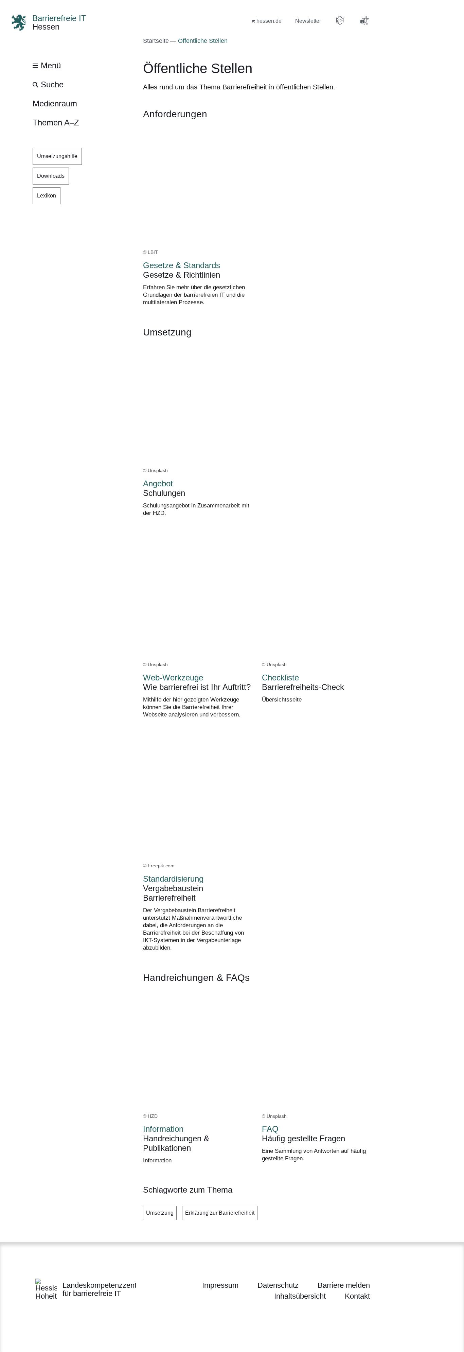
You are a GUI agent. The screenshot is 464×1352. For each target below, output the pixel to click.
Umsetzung (160, 1213)
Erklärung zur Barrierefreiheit (219, 1213)
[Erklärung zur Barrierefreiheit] (364, 20)
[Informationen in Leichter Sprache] (340, 20)
